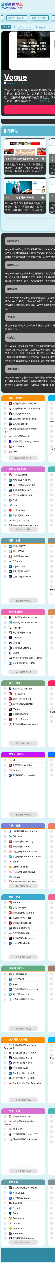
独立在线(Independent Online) (19, 1123)
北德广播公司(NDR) (18, 576)
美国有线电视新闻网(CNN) (21, 403)
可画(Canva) (14, 1192)
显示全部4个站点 (23, 814)
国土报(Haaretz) (16, 994)
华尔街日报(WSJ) (17, 436)
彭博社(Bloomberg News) (21, 441)
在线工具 (13, 1182)
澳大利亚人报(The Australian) (23, 1083)
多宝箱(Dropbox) (17, 1198)
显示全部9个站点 (23, 957)
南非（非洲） (16, 1110)
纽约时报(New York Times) (22, 408)
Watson (12, 709)
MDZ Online (14, 510)
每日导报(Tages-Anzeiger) (21, 724)
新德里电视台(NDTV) (18, 841)
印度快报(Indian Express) (21, 851)
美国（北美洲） (25, 27)
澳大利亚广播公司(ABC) (20, 1052)
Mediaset (13, 637)
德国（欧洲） (16, 540)
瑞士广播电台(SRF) (17, 698)
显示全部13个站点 (23, 886)
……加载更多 (42, 101)
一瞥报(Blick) (15, 693)
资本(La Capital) (16, 520)
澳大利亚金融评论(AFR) (19, 1073)
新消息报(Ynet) (16, 974)
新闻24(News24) (17, 1116)
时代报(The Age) (16, 1067)
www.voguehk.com (18, 83)
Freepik (12, 1208)
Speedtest (13, 1233)
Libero (11, 653)
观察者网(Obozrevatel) (19, 775)
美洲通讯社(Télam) (17, 490)
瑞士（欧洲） (16, 683)
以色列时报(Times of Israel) (22, 989)
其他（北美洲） (38, 17)
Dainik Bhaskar (16, 866)
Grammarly (14, 1218)
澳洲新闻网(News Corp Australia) (20, 1046)
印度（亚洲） (16, 825)
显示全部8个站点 (23, 600)
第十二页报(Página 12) (19, 485)
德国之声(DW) (15, 546)
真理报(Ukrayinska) (18, 765)
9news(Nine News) (18, 1062)
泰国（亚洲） (16, 896)
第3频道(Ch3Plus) (17, 917)
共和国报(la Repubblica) (21, 617)
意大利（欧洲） (17, 611)
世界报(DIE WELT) (17, 571)
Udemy (12, 1223)
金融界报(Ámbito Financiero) (23, 525)
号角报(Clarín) (16, 474)
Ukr (10, 760)
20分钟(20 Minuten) (19, 688)
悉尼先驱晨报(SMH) (18, 1057)
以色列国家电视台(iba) (19, 999)
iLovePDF (13, 1203)
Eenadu (12, 877)
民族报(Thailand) (17, 943)
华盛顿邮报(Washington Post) (20, 430)
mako (11, 984)
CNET (11, 451)
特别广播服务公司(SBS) (20, 1078)
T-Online (13, 561)
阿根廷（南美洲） (18, 469)
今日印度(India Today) (19, 872)
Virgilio (12, 642)
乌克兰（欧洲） (17, 754)
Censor (12, 770)
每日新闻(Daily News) (19, 938)
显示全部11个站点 (23, 529)
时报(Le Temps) (17, 719)
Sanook (12, 902)
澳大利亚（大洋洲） (19, 1039)
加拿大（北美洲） (15, 17)
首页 (8, 27)
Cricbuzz (13, 836)
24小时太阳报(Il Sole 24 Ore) (23, 658)
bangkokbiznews (17, 928)
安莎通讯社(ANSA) (17, 632)
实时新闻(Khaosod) (18, 922)
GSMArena (14, 446)
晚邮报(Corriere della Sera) (22, 622)
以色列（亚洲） (17, 968)
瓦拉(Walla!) (14, 979)
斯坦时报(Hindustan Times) (22, 856)
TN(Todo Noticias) (18, 495)
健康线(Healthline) (17, 413)
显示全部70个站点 (23, 458)
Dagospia (13, 627)
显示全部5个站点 (23, 1171)
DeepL (11, 1213)
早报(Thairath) (15, 907)
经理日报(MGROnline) (19, 912)
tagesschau (14, 566)
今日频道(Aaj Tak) (17, 846)
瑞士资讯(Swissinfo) (18, 703)
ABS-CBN (13, 1129)
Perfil (11, 500)
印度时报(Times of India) (21, 831)
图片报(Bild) (14, 551)
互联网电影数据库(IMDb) (21, 1187)
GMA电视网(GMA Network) (22, 1139)
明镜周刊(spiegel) (17, 556)
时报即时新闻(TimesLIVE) (21, 1134)
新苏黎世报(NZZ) (16, 714)
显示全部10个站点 (23, 672)
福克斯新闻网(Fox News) (20, 418)
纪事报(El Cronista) (18, 515)
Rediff (12, 861)
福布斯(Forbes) (16, 423)
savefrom (13, 1228)
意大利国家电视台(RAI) (19, 663)
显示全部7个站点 (23, 1028)
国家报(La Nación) (17, 479)
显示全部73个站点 (23, 1242)
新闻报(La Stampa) (18, 647)
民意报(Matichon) (18, 933)
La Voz (12, 505)
